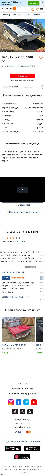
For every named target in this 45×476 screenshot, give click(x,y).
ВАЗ (19, 15)
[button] (42, 9)
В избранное (23, 205)
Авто (14, 15)
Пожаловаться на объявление (24, 212)
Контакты (22, 383)
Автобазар (6, 15)
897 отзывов (19, 241)
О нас (22, 378)
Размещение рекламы (22, 388)
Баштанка (37, 15)
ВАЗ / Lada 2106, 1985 (14, 345)
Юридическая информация (22, 393)
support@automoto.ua (22, 427)
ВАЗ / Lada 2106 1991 (13, 272)
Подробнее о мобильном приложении (22, 441)
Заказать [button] (34, 3)
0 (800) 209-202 (22, 419)
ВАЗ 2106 (27, 15)
